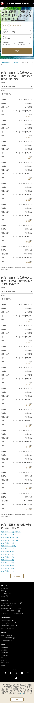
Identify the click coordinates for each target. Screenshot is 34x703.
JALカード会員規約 (6, 640)
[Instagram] (5, 673)
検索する (17, 51)
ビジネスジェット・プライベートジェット (12, 613)
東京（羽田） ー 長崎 (7, 565)
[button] (15, 25)
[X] (16, 673)
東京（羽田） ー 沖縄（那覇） (10, 537)
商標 (2, 657)
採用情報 (4, 596)
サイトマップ (4, 660)
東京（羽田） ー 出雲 (7, 551)
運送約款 (3, 665)
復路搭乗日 (21, 42)
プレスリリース (6, 593)
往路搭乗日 (6, 42)
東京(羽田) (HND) (9, 32)
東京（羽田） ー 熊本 (7, 543)
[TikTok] (16, 678)
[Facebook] (11, 673)
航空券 (16, 63)
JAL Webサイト (5, 63)
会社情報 (4, 588)
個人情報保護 (4, 650)
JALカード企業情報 (6, 635)
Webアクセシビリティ (6, 655)
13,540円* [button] (18, 19)
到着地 (5, 36)
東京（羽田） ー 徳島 (7, 568)
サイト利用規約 (4, 647)
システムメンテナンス (6, 662)
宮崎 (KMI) (6, 38)
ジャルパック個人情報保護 (8, 628)
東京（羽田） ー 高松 (7, 554)
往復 (4, 25)
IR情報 (4, 591)
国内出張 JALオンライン (6, 605)
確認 (17, 699)
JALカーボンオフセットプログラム (10, 611)
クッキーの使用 (4, 652)
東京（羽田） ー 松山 (7, 560)
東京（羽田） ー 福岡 (7, 535)
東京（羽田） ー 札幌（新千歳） (11, 532)
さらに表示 (17, 576)
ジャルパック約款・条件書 (8, 623)
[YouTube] (22, 673)
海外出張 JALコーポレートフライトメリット (11, 608)
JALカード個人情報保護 (8, 638)
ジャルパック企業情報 (7, 620)
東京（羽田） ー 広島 (7, 549)
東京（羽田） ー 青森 (7, 563)
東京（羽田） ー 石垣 (7, 557)
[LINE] (27, 673)
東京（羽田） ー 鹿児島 (8, 546)
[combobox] (17, 86)
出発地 (5, 30)
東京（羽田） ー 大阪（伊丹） (10, 540)
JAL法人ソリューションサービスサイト (11, 603)
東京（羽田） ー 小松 (7, 571)
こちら (22, 693)
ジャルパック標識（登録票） (9, 626)
